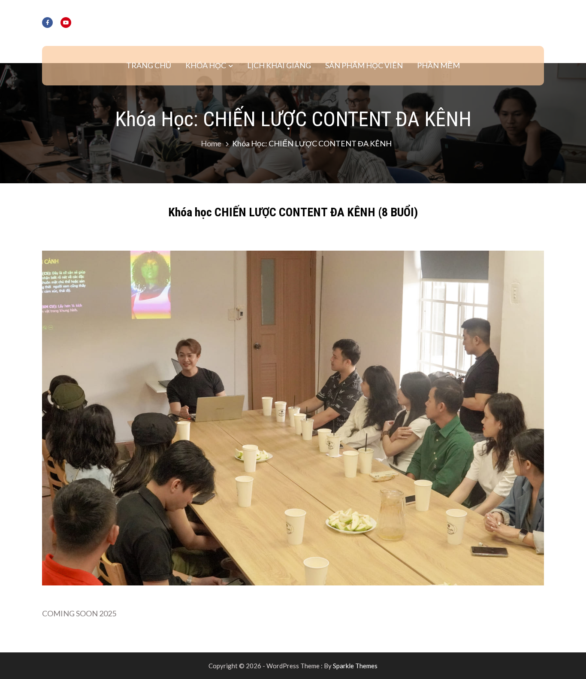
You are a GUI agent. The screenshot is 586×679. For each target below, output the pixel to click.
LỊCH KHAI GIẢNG (279, 65)
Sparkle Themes (355, 666)
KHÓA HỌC (205, 65)
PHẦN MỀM (438, 65)
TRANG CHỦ (148, 65)
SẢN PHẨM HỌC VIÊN (364, 65)
